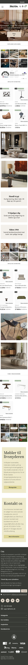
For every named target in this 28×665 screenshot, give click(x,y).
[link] (14, 74)
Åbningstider (13, 487)
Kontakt (22, 2)
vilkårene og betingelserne (19, 594)
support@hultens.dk (19, 576)
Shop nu (14, 34)
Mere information (14, 536)
